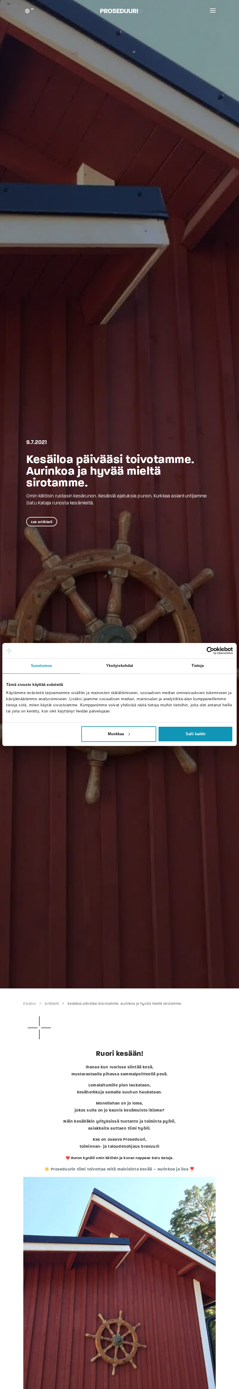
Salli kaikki (195, 734)
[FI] (27, 11)
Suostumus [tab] (41, 666)
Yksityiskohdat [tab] (119, 666)
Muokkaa (116, 734)
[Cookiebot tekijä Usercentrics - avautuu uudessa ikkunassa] (207, 650)
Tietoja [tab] (197, 666)
